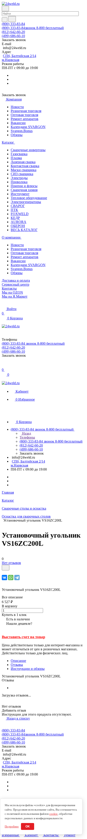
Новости (17, 107)
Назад (26, 433)
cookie (53, 813)
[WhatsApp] (10, 577)
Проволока (19, 182)
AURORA (18, 222)
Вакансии (18, 123)
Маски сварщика (23, 170)
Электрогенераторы (26, 202)
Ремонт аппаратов (24, 119)
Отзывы (17, 665)
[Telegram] (17, 577)
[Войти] (4, 365)
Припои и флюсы (24, 186)
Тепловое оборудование (29, 198)
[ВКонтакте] (4, 577)
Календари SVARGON (28, 127)
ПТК (14, 210)
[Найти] (12, 19)
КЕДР (15, 218)
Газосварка (19, 154)
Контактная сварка (25, 166)
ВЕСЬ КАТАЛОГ (24, 230)
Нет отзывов (11, 563)
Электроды (19, 178)
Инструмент (20, 194)
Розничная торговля (26, 111)
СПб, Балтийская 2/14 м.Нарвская (19, 58)
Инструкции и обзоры (28, 669)
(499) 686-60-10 (13, 36)
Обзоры (17, 135)
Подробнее (12, 826)
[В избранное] (5, 567)
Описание (18, 661)
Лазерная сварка (23, 162)
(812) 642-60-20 (13, 32)
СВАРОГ (18, 206)
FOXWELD (20, 214)
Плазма (16, 158)
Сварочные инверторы (28, 150)
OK (27, 826)
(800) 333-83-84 (13, 24)
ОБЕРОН (18, 226)
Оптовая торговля (24, 115)
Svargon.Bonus (22, 131)
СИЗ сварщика (22, 174)
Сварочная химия (24, 190)
